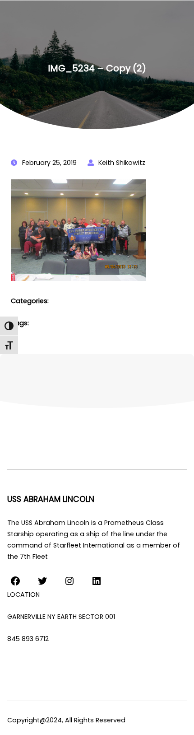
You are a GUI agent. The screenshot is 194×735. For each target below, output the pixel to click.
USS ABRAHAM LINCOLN (50, 499)
